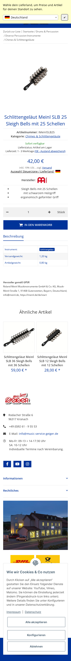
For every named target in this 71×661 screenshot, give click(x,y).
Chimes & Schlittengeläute (42, 136)
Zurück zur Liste (12, 31)
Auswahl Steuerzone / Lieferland (32, 171)
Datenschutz (33, 612)
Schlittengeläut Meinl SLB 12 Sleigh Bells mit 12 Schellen (52, 361)
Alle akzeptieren (36, 622)
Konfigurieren (36, 635)
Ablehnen (36, 646)
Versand (47, 167)
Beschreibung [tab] (13, 236)
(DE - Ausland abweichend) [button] (50, 151)
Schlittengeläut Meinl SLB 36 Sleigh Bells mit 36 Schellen (19, 361)
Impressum (14, 612)
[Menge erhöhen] (49, 212)
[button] (35, 478)
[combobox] (30, 17)
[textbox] (30, 17)
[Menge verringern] (7, 212)
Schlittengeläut (47, 249)
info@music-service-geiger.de (38, 433)
